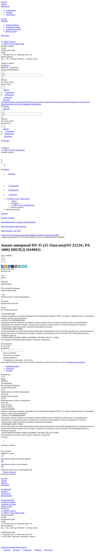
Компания (5, 485)
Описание (10, 368)
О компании (11, 10)
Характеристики (12, 366)
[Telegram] (25, 266)
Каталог (4, 478)
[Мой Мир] (9, 266)
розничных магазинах (76, 362)
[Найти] (3, 86)
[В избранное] (3, 258)
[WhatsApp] (19, 266)
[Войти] (2, 157)
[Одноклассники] (5, 266)
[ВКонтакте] (2, 266)
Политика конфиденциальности (14, 547)
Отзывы (9, 12)
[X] (12, 266)
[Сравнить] (3, 261)
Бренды (4, 483)
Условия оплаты (12, 25)
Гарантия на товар (13, 29)
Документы (10, 15)
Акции (4, 481)
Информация (6, 496)
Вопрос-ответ (11, 31)
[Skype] (22, 266)
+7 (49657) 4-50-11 (8, 42)
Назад (14, 201)
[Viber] (15, 266)
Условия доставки (13, 27)
